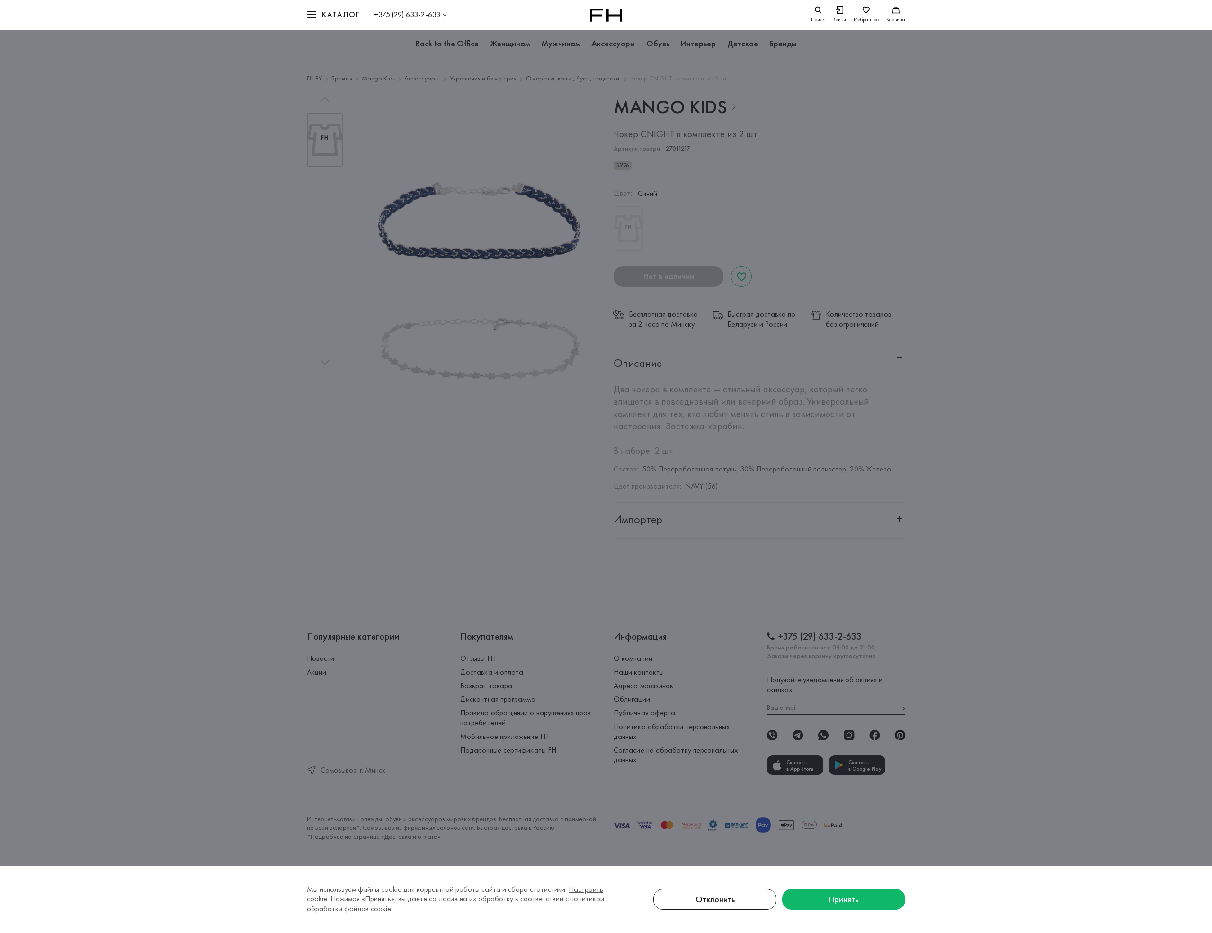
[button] (333, 15)
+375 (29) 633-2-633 (407, 14)
